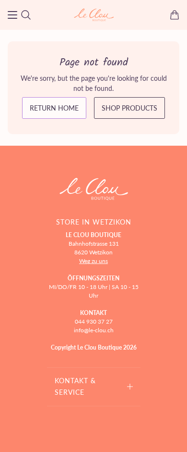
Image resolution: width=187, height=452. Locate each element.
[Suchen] (26, 15)
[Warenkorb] (174, 15)
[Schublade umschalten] (12, 15)
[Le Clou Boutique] (94, 15)
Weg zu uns (93, 260)
